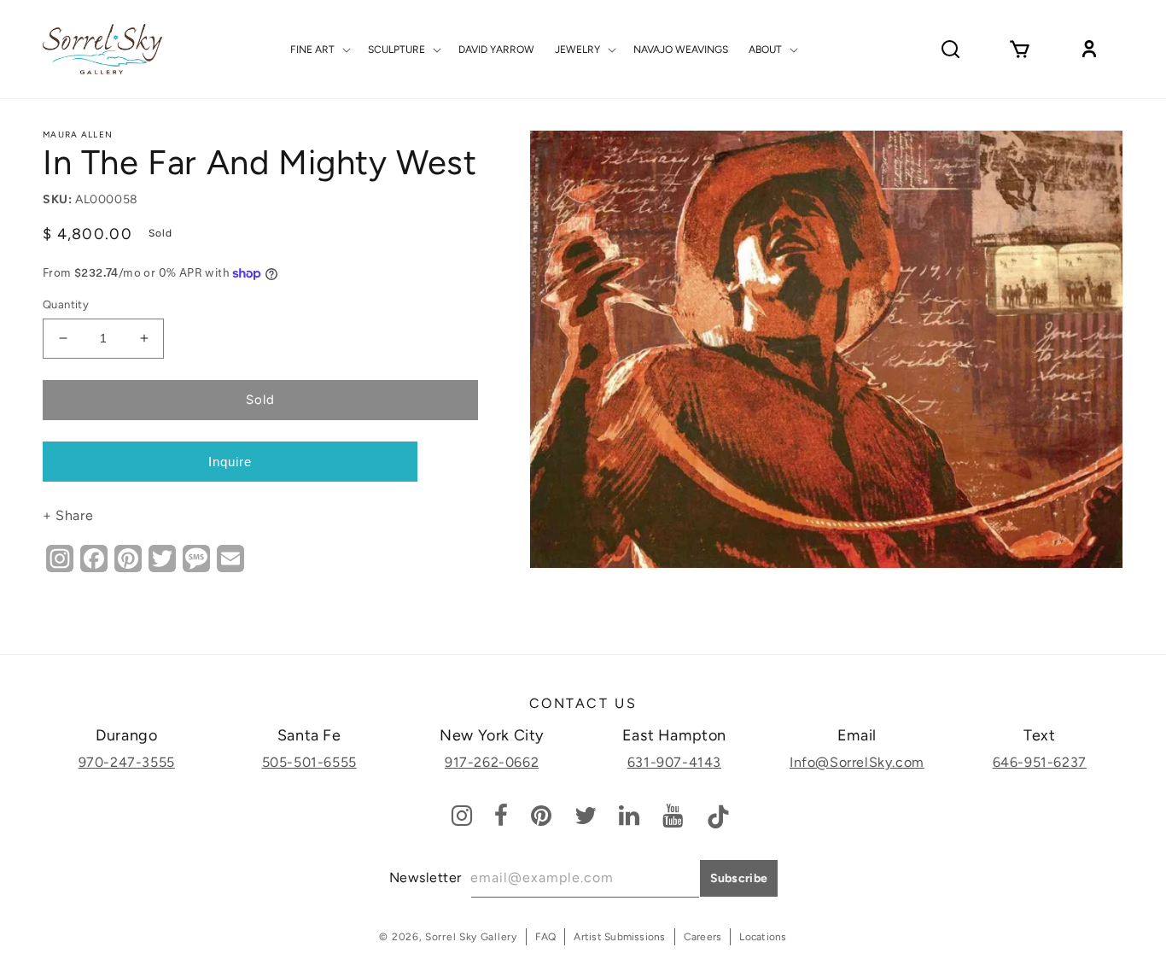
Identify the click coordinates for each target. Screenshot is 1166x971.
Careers (703, 937)
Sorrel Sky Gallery (471, 937)
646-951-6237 (1040, 762)
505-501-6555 (309, 762)
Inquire (230, 461)
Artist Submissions (619, 937)
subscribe (739, 878)
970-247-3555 (127, 762)
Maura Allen (78, 134)
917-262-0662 (492, 762)
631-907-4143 (674, 762)
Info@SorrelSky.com (857, 762)
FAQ (546, 937)
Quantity (66, 304)
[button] (319, 49)
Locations (762, 937)
